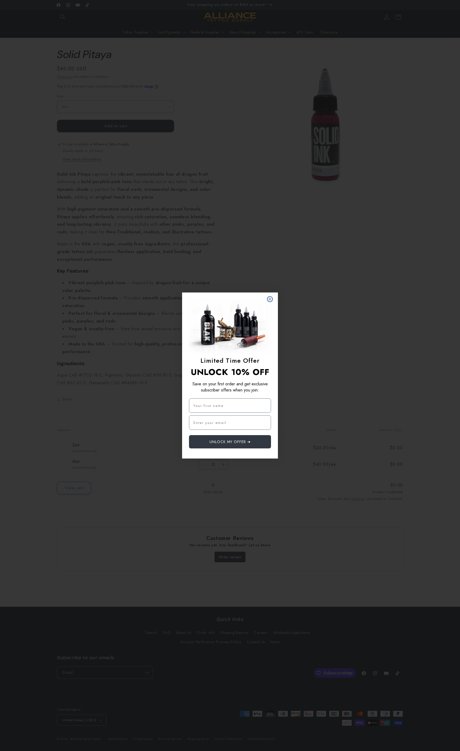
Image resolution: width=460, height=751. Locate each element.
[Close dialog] (270, 299)
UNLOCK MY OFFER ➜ (230, 441)
